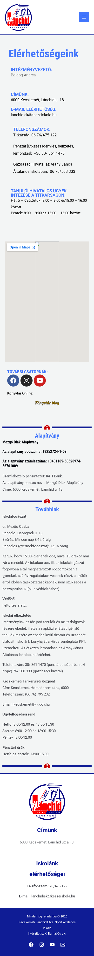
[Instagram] (41, 944)
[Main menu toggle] (84, 17)
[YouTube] (52, 944)
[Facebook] (31, 944)
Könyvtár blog (47, 403)
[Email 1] (62, 944)
